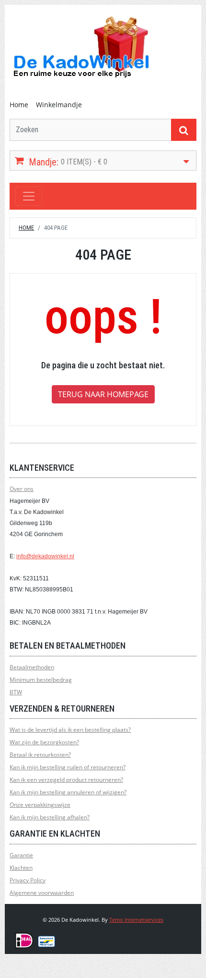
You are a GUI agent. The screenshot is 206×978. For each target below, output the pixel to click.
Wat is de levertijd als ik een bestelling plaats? (70, 730)
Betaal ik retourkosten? (40, 755)
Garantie (21, 855)
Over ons (22, 489)
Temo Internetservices (136, 919)
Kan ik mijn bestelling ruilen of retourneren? (68, 767)
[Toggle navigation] (28, 196)
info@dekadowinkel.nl (45, 556)
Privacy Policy (28, 880)
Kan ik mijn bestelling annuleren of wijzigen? (68, 792)
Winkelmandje (59, 104)
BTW (16, 692)
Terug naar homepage (103, 394)
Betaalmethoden (32, 667)
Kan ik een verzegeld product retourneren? (66, 780)
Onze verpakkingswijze (40, 805)
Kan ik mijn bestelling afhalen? (50, 817)
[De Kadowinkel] (81, 46)
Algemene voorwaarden (42, 893)
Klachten (21, 868)
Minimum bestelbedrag (41, 680)
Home (19, 104)
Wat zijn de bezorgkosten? (44, 742)
